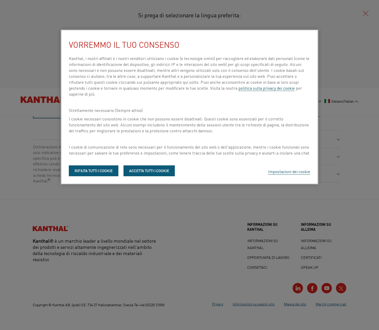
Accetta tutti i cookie (149, 170)
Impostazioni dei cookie (289, 171)
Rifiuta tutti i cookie (94, 170)
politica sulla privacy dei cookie (266, 88)
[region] (189, 107)
